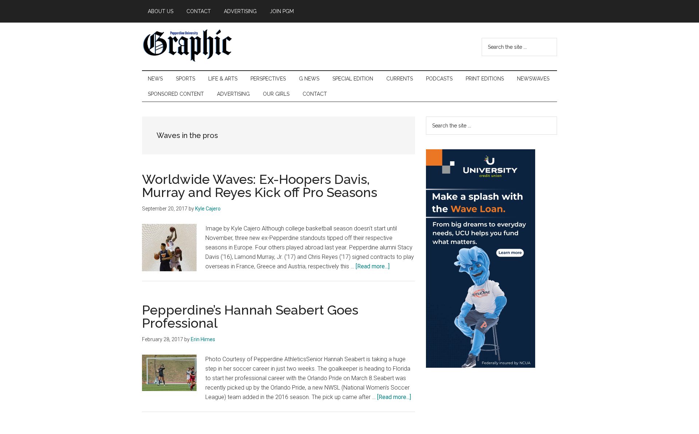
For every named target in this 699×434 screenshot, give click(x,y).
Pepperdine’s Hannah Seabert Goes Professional (250, 316)
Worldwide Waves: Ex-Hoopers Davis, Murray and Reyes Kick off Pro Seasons (259, 185)
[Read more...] (373, 266)
